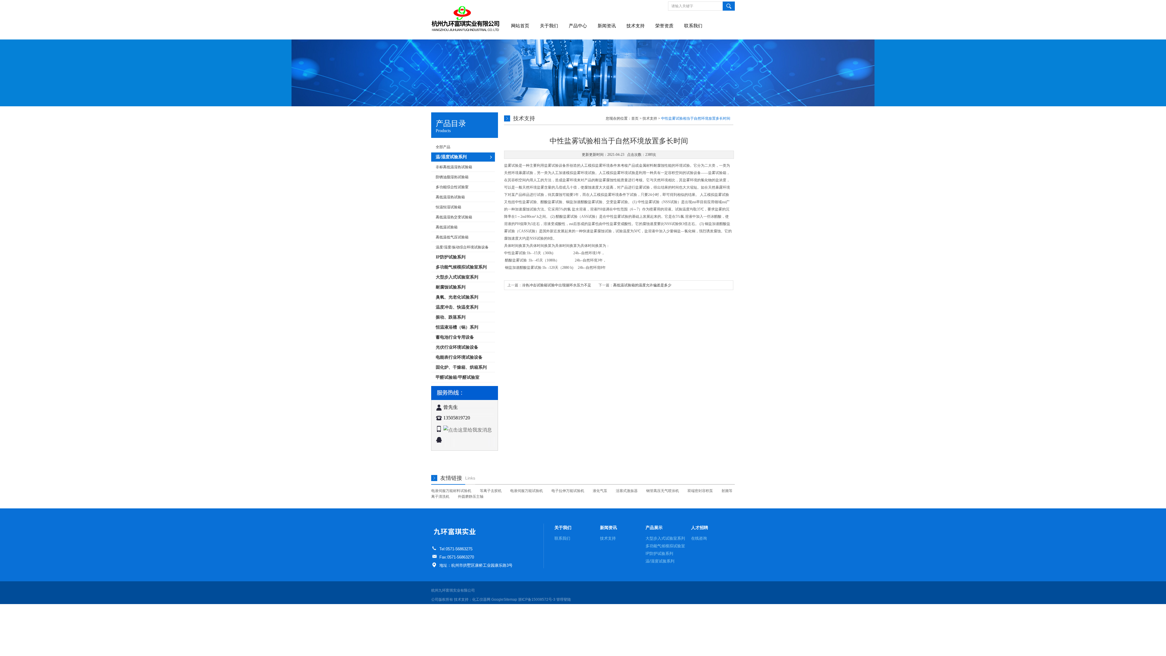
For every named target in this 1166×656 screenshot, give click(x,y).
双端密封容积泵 (700, 491)
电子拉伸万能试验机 (567, 491)
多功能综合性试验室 (452, 187)
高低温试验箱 (447, 227)
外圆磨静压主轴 (470, 496)
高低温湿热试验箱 (450, 197)
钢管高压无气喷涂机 (662, 491)
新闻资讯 (607, 25)
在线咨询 (699, 538)
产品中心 (578, 25)
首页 (635, 118)
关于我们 (549, 25)
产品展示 (654, 527)
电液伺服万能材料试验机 (451, 491)
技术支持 (635, 25)
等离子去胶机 (491, 491)
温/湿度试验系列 (660, 561)
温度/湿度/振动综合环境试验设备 (462, 247)
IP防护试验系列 (659, 553)
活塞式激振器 (627, 491)
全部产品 (443, 147)
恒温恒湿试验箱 (448, 207)
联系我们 (693, 25)
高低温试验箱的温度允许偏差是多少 (642, 285)
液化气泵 (600, 491)
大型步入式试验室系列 (665, 538)
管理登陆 (563, 599)
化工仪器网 (481, 599)
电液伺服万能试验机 (526, 491)
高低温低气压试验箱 (452, 237)
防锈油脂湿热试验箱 (452, 177)
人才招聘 (699, 527)
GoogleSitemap (504, 599)
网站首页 (520, 25)
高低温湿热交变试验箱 (454, 217)
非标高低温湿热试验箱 (454, 167)
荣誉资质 (664, 25)
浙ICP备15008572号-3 (536, 599)
